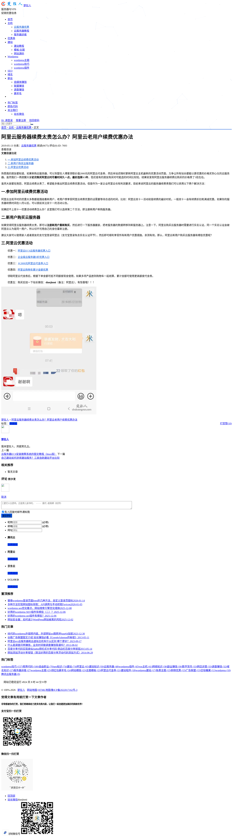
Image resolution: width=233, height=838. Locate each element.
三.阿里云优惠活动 (18, 167)
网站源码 (19, 53)
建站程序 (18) (128, 670)
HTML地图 (44, 690)
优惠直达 (13, 544)
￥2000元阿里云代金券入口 (33, 263)
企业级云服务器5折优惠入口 (33, 257)
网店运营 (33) (204, 666)
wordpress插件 (21, 67)
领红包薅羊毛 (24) (61, 670)
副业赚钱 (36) (174, 666)
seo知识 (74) (60, 666)
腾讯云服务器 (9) (10, 674)
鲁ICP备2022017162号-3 (64, 690)
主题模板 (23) (93, 670)
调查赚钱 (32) (219, 666)
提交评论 (7, 516)
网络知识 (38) (159, 666)
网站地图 (32, 690)
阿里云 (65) (83, 666)
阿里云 (13, 423)
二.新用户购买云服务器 (21, 163)
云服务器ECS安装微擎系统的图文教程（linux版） (29, 454)
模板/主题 (19, 49)
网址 (10, 530)
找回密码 (34, 120)
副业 (10, 78)
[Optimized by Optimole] (5, 833)
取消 (3, 497)
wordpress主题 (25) (41, 670)
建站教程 (19, 46)
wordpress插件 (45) (129, 666)
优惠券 (11, 38)
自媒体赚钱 (20, 82)
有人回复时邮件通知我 (17, 512)
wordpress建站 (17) (146, 670)
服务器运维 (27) (22, 670)
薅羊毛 (18, 93)
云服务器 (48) (111, 666)
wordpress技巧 (21, 64)
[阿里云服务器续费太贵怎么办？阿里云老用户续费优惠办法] (48, 413)
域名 (10, 74)
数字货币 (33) (189, 666)
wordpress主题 (21, 60)
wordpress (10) (223, 670)
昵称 (10, 522)
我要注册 (21, 120)
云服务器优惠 (21, 27)
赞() (228, 423)
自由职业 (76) (46, 666)
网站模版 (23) (78, 670)
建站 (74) (72, 666)
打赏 (222, 423)
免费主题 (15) (163, 670)
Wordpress (13, 56)
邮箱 (10, 526)
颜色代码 (13, 106)
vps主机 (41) (145, 666)
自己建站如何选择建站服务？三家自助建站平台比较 (30, 458)
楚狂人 (27, 5)
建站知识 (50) (96, 666)
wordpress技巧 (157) (12, 666)
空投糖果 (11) (208, 670)
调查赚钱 (19, 89)
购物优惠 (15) (178, 670)
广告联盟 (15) (193, 670)
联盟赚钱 (19, 85)
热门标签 (13, 102)
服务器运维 (20, 34)
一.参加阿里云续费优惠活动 (23, 159)
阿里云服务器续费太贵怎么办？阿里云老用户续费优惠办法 (44, 419)
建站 (10, 42)
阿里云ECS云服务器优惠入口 (34, 250)
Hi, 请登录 (7, 120)
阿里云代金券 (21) (111, 670)
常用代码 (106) (31, 666)
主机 (10, 23)
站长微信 (19, 114)
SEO (10, 70)
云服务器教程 (21, 30)
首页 (10, 19)
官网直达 (13, 559)
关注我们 (13, 110)
